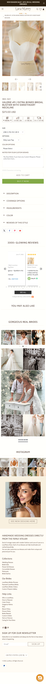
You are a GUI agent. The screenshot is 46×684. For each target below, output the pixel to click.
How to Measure (7, 600)
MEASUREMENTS (12, 208)
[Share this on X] (4, 231)
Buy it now (23, 181)
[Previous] (16, 79)
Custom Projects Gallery (9, 589)
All (26, 13)
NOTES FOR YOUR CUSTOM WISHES (15, 152)
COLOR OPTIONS (8, 145)
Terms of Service (7, 618)
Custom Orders (7, 616)
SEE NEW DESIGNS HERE (23, 521)
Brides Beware (6, 613)
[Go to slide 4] (14, 286)
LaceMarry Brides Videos (10, 587)
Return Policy (6, 609)
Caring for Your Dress (8, 620)
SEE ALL (23, 292)
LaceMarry (9, 661)
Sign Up (36, 644)
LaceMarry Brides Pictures (10, 582)
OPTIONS (5, 136)
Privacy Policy (6, 611)
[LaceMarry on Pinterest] (8, 628)
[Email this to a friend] (20, 231)
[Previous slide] (5, 268)
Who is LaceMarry (7, 598)
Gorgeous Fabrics (7, 604)
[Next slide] (40, 268)
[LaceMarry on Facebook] (3, 628)
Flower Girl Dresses (8, 567)
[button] (40, 678)
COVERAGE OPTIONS (14, 201)
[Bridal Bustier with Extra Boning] (23, 48)
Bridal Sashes (6, 574)
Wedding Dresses (7, 562)
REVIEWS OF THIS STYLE (15, 223)
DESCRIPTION (11, 193)
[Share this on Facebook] (9, 231)
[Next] (29, 79)
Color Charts (6, 602)
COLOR (8, 215)
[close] (44, 3)
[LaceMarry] (23, 9)
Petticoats (5, 571)
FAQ (3, 607)
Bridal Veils (5, 565)
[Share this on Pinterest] (15, 231)
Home (20, 13)
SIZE (3, 128)
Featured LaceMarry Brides (10, 584)
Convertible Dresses (8, 569)
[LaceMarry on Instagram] (6, 628)
